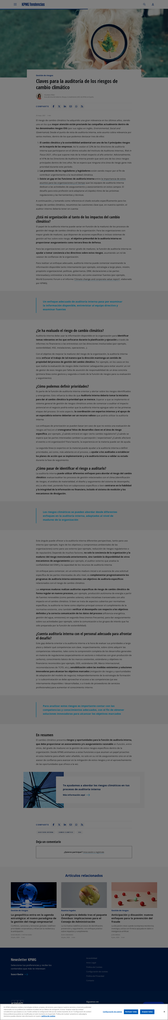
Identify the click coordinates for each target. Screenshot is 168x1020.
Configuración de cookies (112, 1012)
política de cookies (48, 1016)
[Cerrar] (164, 1011)
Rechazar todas (131, 1012)
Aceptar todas (147, 1012)
